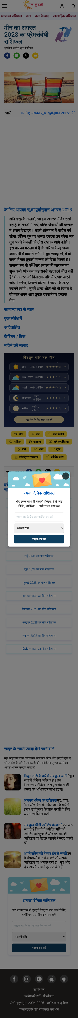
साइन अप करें (39, 539)
